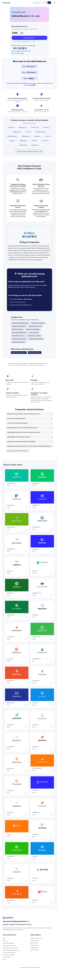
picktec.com (35, 570)
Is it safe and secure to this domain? (17, 423)
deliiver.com (35, 900)
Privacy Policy (6, 957)
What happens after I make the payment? (19, 437)
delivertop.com (10, 768)
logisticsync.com (36, 636)
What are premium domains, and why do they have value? (23, 413)
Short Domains (34, 943)
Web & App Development (38, 323)
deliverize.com (10, 812)
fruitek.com (35, 856)
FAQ (4, 938)
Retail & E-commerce (17, 329)
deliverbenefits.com (37, 768)
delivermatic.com (11, 900)
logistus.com (10, 571)
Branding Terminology (9, 954)
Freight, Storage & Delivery (19, 339)
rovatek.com (35, 790)
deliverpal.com (10, 724)
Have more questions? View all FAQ (17, 450)
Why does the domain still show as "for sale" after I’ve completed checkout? (28, 446)
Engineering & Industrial (18, 342)
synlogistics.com (11, 614)
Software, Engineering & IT (19, 326)
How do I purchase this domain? (16, 418)
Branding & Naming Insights (10, 948)
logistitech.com (36, 505)
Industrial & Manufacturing (36, 339)
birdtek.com (35, 878)
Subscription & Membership (19, 332)
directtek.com (10, 878)
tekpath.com (35, 834)
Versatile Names (34, 940)
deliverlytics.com (36, 527)
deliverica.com (10, 680)
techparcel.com (10, 505)
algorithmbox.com (36, 593)
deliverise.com (35, 680)
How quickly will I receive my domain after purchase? (22, 427)
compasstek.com (11, 856)
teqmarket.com (10, 593)
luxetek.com (35, 702)
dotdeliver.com (36, 812)
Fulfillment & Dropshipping (33, 329)
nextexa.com (10, 658)
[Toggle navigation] (54, 2)
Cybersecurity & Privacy (35, 326)
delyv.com (9, 834)
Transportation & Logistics (34, 335)
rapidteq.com (35, 615)
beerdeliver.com (11, 746)
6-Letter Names (34, 947)
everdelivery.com (11, 636)
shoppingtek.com (36, 658)
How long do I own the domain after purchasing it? (21, 441)
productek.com (10, 790)
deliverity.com (35, 746)
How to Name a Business (9, 945)
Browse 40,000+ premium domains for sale (29, 151)
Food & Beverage (33, 332)
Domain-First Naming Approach (11, 950)
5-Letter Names (34, 945)
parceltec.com (35, 483)
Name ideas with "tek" (34, 352)
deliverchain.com (11, 527)
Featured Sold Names (8, 943)
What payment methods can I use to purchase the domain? (24, 432)
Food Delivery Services (18, 335)
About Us (5, 941)
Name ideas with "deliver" (18, 352)
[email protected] (37, 305)
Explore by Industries (35, 938)
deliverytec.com (11, 483)
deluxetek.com (10, 702)
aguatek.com (35, 724)
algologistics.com (11, 549)
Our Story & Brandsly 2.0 (9, 952)
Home (4, 959)
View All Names (34, 949)
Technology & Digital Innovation (20, 323)
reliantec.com (35, 549)
